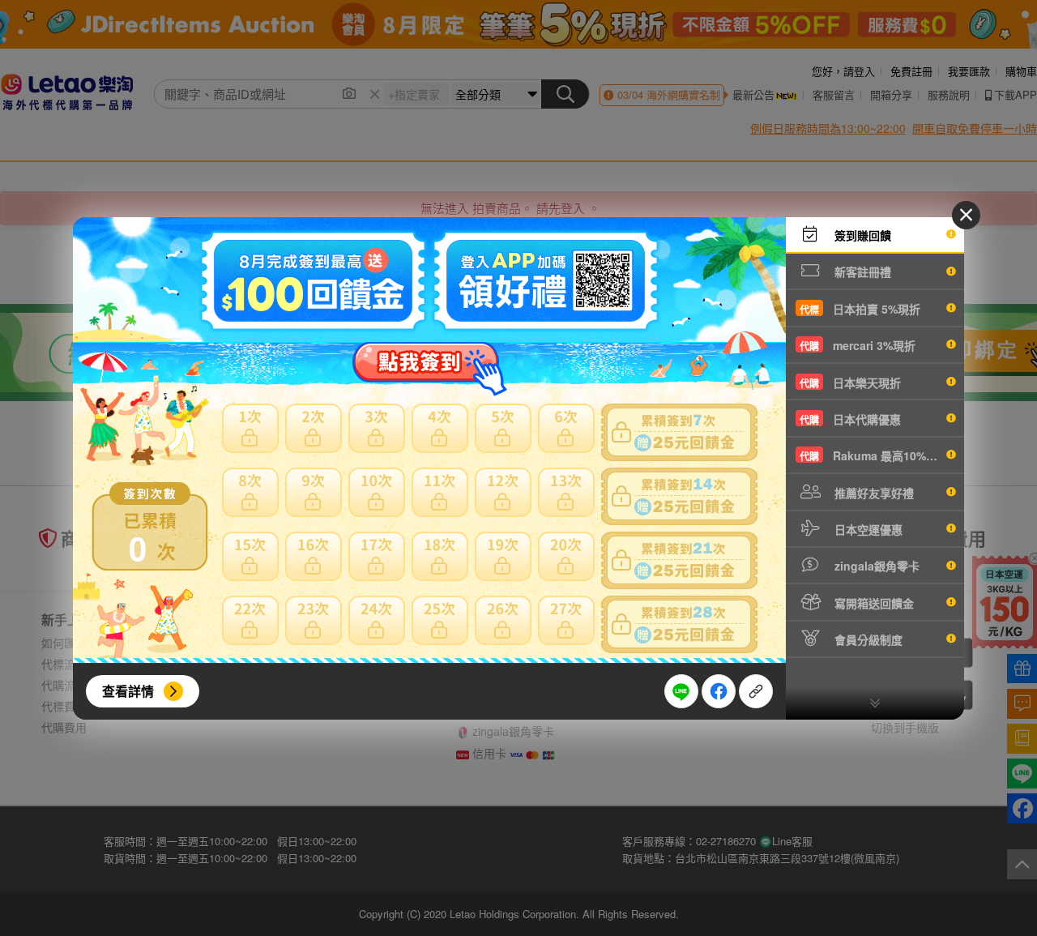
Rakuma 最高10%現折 (874, 455)
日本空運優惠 (867, 529)
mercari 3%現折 (857, 345)
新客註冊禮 (861, 271)
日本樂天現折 (850, 382)
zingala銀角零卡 (875, 566)
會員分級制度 (867, 639)
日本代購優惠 (850, 419)
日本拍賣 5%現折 (860, 309)
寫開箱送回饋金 (872, 603)
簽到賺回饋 (861, 235)
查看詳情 (128, 691)
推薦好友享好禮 (872, 493)
